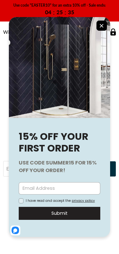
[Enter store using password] (113, 32)
